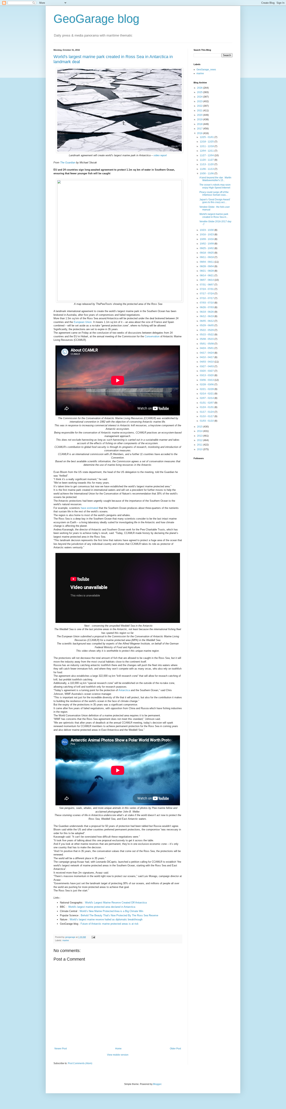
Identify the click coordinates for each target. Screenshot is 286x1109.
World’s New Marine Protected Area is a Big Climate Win (111, 911)
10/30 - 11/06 (207, 173)
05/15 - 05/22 (207, 334)
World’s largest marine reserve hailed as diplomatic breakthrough (106, 919)
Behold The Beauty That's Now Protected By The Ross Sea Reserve (119, 915)
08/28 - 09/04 (207, 266)
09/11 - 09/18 (207, 257)
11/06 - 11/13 (207, 169)
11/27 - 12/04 (207, 155)
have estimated (89, 508)
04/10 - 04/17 (207, 357)
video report (160, 155)
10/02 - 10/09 (207, 243)
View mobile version (117, 1054)
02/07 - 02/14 (207, 398)
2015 (200, 426)
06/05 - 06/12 (207, 321)
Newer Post (60, 1048)
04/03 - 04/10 (207, 361)
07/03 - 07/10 (207, 302)
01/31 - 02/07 (207, 402)
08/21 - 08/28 (207, 270)
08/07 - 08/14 (207, 280)
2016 (200, 133)
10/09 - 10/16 (207, 239)
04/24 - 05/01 (207, 348)
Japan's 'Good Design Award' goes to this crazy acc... (214, 201)
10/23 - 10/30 (207, 230)
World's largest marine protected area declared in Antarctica (101, 906)
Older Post (175, 1048)
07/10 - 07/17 (207, 298)
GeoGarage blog (96, 18)
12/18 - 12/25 (207, 141)
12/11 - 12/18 (207, 146)
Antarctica (124, 690)
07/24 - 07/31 (207, 289)
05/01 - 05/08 (207, 343)
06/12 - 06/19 (207, 316)
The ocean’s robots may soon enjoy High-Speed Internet (215, 186)
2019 (200, 119)
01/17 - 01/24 (207, 412)
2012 (200, 440)
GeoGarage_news (206, 69)
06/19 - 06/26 (207, 311)
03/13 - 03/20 (207, 375)
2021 (200, 110)
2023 (200, 101)
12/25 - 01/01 (207, 137)
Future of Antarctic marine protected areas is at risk (110, 923)
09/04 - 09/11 (207, 262)
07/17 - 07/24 (207, 293)
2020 (200, 115)
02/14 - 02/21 (207, 393)
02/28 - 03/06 (207, 384)
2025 (200, 92)
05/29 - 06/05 (207, 325)
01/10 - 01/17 (207, 416)
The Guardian (67, 162)
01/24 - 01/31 (207, 407)
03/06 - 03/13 (207, 380)
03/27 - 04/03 (207, 366)
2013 (200, 435)
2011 (200, 444)
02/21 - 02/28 (207, 389)
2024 (200, 96)
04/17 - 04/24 (207, 352)
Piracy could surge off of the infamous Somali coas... (214, 193)
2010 (200, 449)
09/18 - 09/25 (207, 252)
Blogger (157, 1084)
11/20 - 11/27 (207, 160)
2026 (200, 87)
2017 (200, 128)
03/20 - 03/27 (207, 371)
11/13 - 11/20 (207, 164)
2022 (200, 106)
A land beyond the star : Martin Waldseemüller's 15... (215, 179)
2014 (200, 431)
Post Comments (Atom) (80, 1063)
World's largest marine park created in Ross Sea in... (213, 215)
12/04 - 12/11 (207, 150)
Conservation (152, 336)
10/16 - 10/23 (207, 234)
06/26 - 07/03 (207, 307)
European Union (83, 322)
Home (118, 1048)
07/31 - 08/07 (207, 284)
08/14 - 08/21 (207, 275)
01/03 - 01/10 (207, 420)
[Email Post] (93, 937)
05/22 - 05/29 (207, 330)
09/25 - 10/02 (207, 248)
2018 (200, 124)
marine (65, 940)
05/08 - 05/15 (207, 339)
